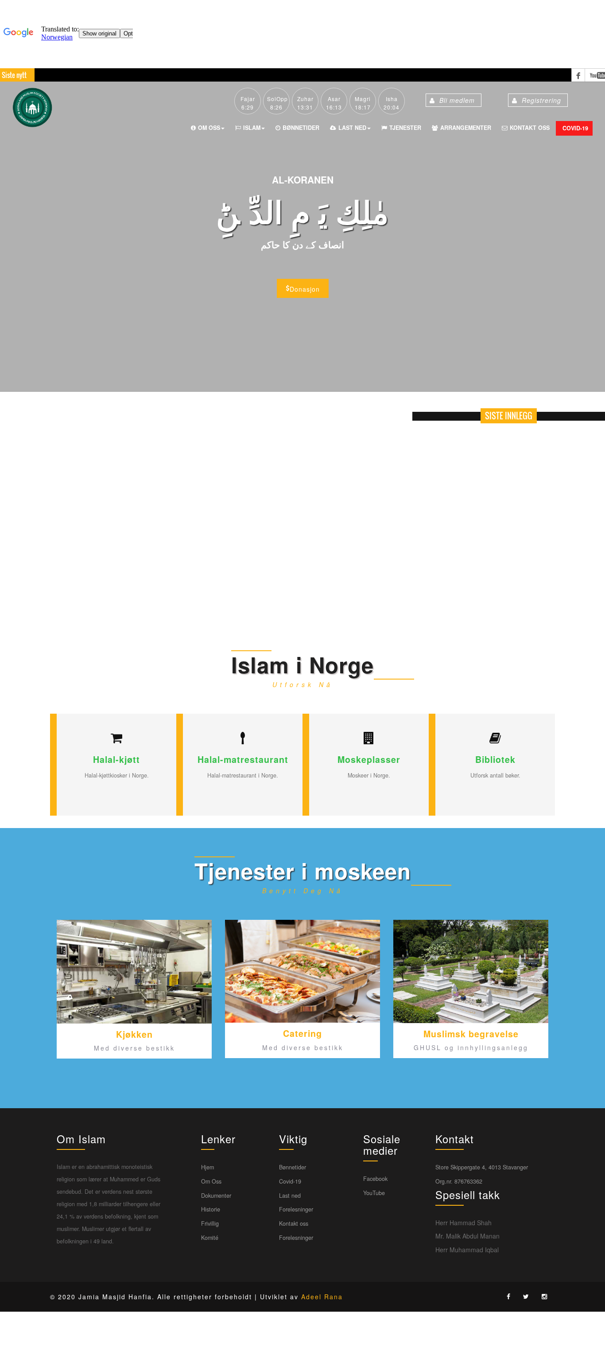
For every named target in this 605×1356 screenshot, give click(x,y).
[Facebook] (511, 1296)
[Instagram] (547, 1296)
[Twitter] (528, 1296)
